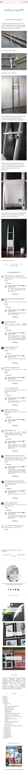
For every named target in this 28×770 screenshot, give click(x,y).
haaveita (23, 678)
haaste (19, 678)
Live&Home (7, 367)
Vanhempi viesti (20, 554)
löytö (24, 681)
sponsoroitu (12, 686)
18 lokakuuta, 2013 (20, 276)
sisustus (22, 264)
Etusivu (14, 556)
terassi (24, 686)
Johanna (7, 347)
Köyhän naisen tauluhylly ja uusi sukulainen (13, 725)
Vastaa (6, 280)
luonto (21, 681)
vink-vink (14, 688)
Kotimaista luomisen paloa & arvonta (13, 610)
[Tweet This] (13, 265)
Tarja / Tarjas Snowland (10, 481)
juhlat (10, 680)
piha (21, 683)
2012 (5, 738)
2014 (5, 701)
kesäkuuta (7, 730)
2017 (5, 697)
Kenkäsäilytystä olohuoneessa (10, 718)
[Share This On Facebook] (11, 265)
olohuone (4, 684)
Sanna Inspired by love (10, 276)
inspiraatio (18, 679)
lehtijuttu (14, 681)
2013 (5, 702)
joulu (24, 679)
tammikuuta (7, 736)
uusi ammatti (17, 687)
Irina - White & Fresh (9, 525)
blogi (14, 678)
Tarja (6, 430)
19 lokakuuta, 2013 (14, 388)
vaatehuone (23, 687)
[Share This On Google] (16, 265)
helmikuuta (7, 735)
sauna (16, 685)
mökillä (24, 682)
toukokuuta (7, 732)
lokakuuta (7, 703)
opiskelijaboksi (16, 683)
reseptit (11, 685)
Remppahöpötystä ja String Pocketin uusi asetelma (13, 717)
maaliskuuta (7, 734)
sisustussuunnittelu (6, 686)
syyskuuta (7, 727)
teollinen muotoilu (18, 686)
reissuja (23, 683)
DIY (11, 264)
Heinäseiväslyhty (7, 710)
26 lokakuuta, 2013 (19, 525)
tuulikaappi (4, 687)
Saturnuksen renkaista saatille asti (11, 721)
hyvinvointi (4, 679)
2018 (5, 696)
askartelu (10, 678)
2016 (5, 698)
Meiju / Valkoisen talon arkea (11, 299)
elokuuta (6, 728)
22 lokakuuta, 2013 (20, 455)
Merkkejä (6, 720)
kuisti (3, 681)
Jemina (6, 502)
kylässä (11, 681)
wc (16, 688)
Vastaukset (8, 283)
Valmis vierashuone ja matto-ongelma (12, 713)
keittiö (16, 680)
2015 (5, 700)
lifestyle (18, 681)
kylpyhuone (7, 681)
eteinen (16, 678)
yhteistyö (19, 688)
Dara (6, 321)
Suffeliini (7, 409)
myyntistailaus (19, 682)
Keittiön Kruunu (7, 724)
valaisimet (4, 688)
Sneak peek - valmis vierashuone (11, 714)
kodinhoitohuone (22, 680)
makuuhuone (5, 682)
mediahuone (16, 264)
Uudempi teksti (7, 554)
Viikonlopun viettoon (8, 722)
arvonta (6, 678)
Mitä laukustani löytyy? (9, 707)
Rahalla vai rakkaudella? (9, 709)
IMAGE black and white (10, 455)
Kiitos (5, 704)
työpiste (11, 687)
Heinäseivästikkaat (8, 711)
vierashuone (9, 688)
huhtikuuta (7, 733)
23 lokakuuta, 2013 (12, 502)
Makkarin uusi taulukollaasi (13, 633)
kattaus (13, 680)
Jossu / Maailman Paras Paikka (15, 285)
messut (15, 682)
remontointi (4, 685)
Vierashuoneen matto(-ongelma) (11, 706)
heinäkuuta (7, 729)
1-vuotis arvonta (13, 658)
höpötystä (11, 679)
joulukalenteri (5, 680)
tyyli (8, 687)
